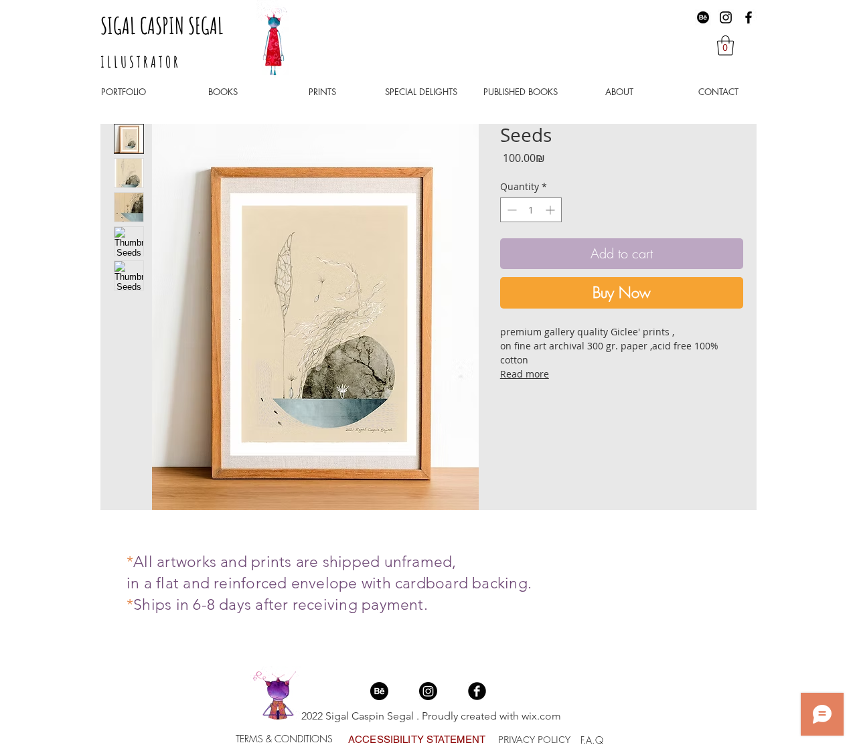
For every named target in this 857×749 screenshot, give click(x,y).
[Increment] (551, 210)
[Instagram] (726, 17)
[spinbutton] (531, 210)
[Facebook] (749, 17)
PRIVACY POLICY (534, 740)
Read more (524, 373)
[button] (725, 45)
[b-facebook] (477, 691)
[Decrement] (510, 210)
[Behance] (703, 17)
